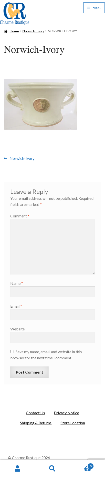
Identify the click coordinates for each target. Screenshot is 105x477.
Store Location (73, 422)
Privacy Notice (66, 412)
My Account (17, 468)
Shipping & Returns (36, 422)
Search (52, 468)
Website (17, 328)
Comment (19, 215)
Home (14, 31)
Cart (81, 464)
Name (16, 283)
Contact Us (35, 412)
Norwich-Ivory (33, 31)
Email (16, 306)
